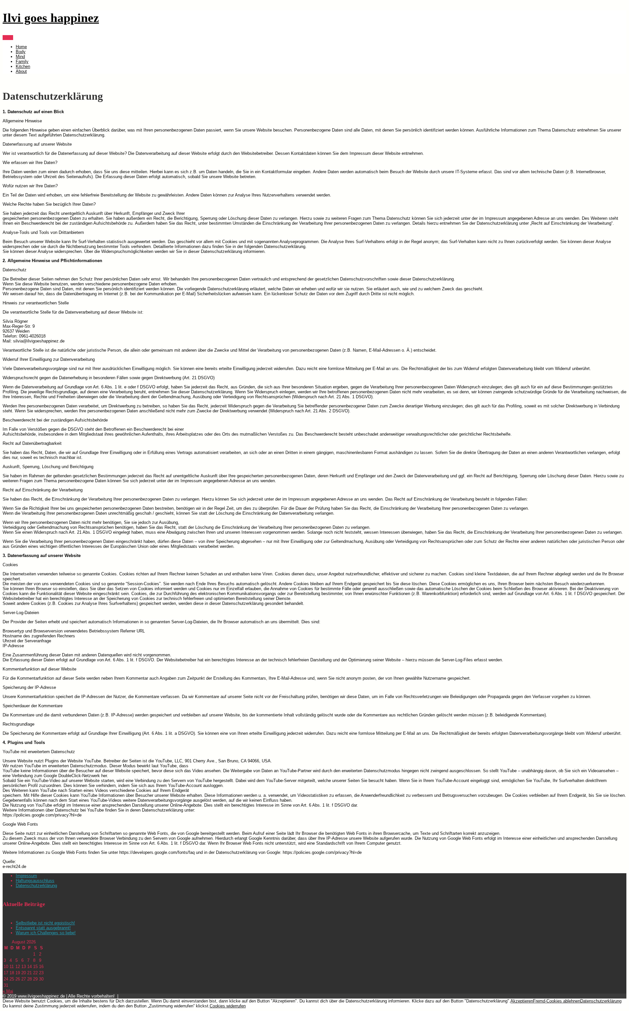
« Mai (8, 991)
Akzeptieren (521, 1001)
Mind (20, 56)
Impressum (26, 875)
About (21, 71)
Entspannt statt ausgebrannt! (43, 927)
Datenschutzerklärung (36, 885)
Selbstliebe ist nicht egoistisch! (45, 922)
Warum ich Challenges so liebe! (46, 932)
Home (21, 46)
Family (22, 61)
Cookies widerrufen (228, 1005)
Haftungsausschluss (35, 880)
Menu (8, 37)
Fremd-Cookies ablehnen (556, 1001)
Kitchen (23, 66)
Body (21, 51)
